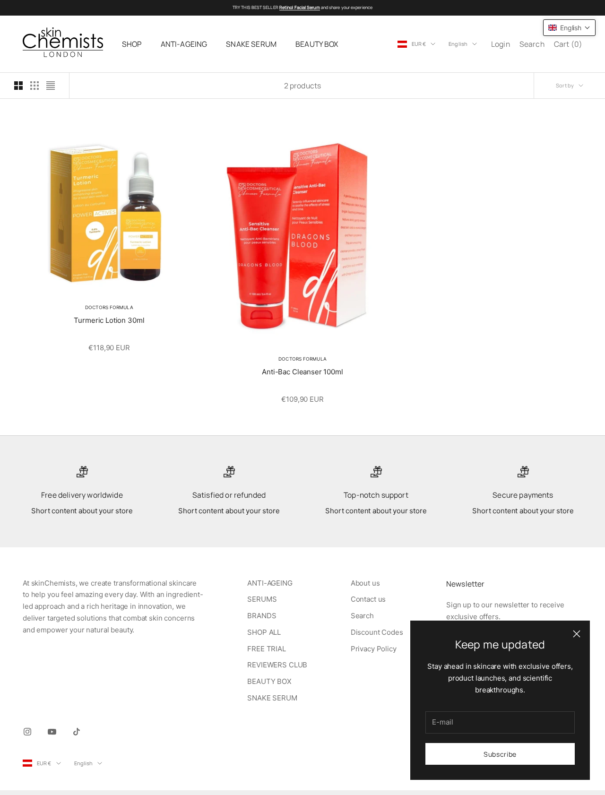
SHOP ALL (264, 632)
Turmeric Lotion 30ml (109, 320)
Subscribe (500, 754)
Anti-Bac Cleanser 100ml (302, 371)
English (458, 43)
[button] (569, 27)
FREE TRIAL (266, 648)
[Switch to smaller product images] (34, 85)
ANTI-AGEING (184, 44)
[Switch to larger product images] (18, 85)
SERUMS (262, 599)
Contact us (368, 599)
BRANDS (261, 615)
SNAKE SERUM (251, 44)
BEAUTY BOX (316, 44)
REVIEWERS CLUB (277, 664)
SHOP (132, 44)
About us (365, 583)
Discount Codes (377, 632)
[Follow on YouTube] (52, 731)
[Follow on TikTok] (76, 731)
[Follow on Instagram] (27, 731)
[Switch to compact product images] (50, 85)
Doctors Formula (109, 307)
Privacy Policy (374, 648)
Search (362, 615)
